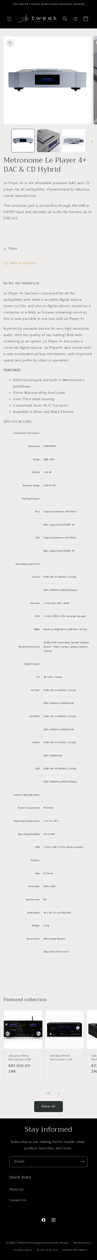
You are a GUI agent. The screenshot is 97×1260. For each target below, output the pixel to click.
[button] (9, 19)
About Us (16, 1189)
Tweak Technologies (30, 1242)
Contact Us (17, 1200)
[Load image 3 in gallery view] (73, 140)
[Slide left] (5, 142)
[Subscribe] (82, 1161)
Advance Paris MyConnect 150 (61, 1057)
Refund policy (82, 1242)
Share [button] (12, 248)
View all (48, 1106)
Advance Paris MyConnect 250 (19, 1057)
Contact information (74, 1249)
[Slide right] (92, 142)
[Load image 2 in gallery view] (48, 140)
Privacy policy (23, 1249)
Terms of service (47, 1249)
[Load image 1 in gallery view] (23, 140)
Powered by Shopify (56, 1242)
